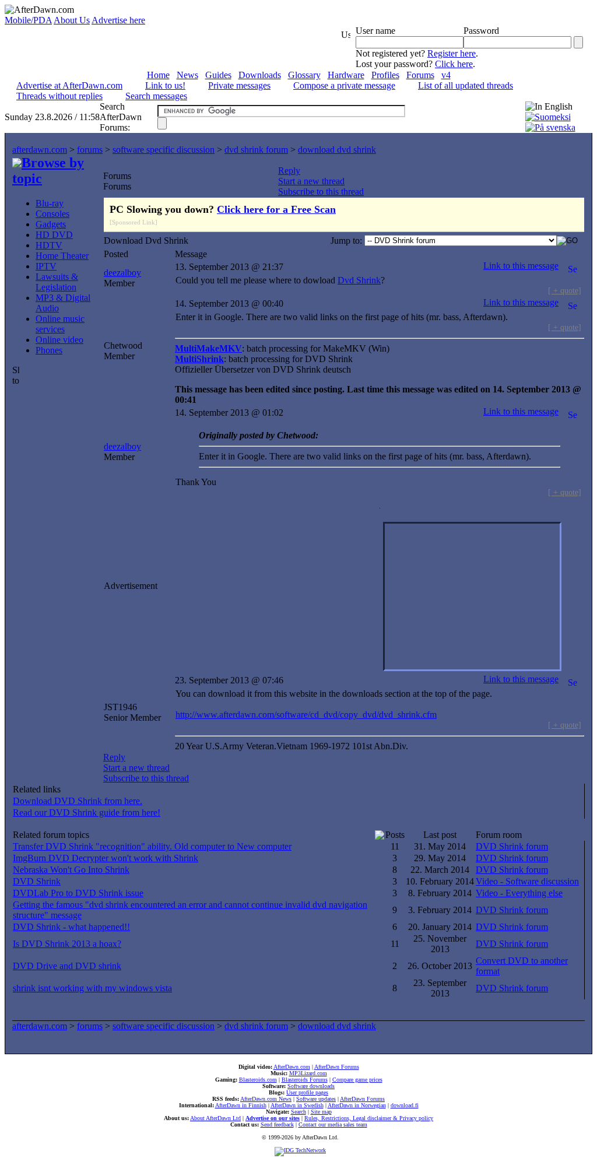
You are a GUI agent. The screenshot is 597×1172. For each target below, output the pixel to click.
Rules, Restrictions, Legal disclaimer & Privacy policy (368, 1118)
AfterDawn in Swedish (297, 1105)
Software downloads (311, 1086)
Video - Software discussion (527, 881)
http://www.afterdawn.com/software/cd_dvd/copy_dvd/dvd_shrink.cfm (306, 715)
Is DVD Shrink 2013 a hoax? (67, 944)
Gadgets (51, 224)
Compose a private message (344, 85)
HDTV (49, 245)
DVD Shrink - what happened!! (71, 927)
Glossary (304, 75)
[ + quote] (564, 290)
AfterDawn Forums (336, 1067)
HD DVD (54, 235)
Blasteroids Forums (305, 1079)
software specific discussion (164, 150)
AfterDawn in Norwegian (357, 1105)
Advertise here (118, 20)
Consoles (52, 214)
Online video (59, 340)
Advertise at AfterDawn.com (69, 85)
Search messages (156, 96)
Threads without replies (59, 96)
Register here (451, 53)
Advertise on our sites (272, 1118)
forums (90, 150)
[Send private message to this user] (572, 266)
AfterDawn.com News (266, 1099)
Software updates (316, 1099)
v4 (446, 75)
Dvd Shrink (359, 280)
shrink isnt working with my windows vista (92, 988)
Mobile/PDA (28, 20)
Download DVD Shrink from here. (77, 801)
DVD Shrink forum (512, 846)
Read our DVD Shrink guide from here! (86, 812)
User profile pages (307, 1092)
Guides (218, 75)
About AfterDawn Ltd (215, 1118)
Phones (49, 350)
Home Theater (62, 256)
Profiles (385, 75)
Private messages (239, 85)
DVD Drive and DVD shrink (67, 966)
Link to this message (521, 266)
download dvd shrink (337, 150)
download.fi (405, 1105)
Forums (420, 75)
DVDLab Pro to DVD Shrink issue (78, 893)
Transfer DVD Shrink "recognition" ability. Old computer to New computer (152, 846)
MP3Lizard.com (308, 1073)
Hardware (346, 75)
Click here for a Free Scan (276, 209)
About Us (72, 20)
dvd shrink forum (256, 150)
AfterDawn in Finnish (240, 1105)
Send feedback (277, 1124)
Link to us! (165, 85)
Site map (321, 1111)
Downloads (259, 75)
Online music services (60, 324)
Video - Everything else (519, 893)
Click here (454, 64)
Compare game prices (357, 1079)
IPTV (46, 266)
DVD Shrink (37, 881)
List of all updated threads (465, 85)
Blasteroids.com (258, 1079)
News (187, 75)
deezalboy (122, 273)
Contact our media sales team (332, 1124)
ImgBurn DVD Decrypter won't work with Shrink (105, 858)
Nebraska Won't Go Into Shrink (71, 870)
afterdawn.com (39, 150)
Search (298, 1111)
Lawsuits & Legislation (57, 282)
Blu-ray (50, 203)
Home (158, 75)
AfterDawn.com (291, 1067)
